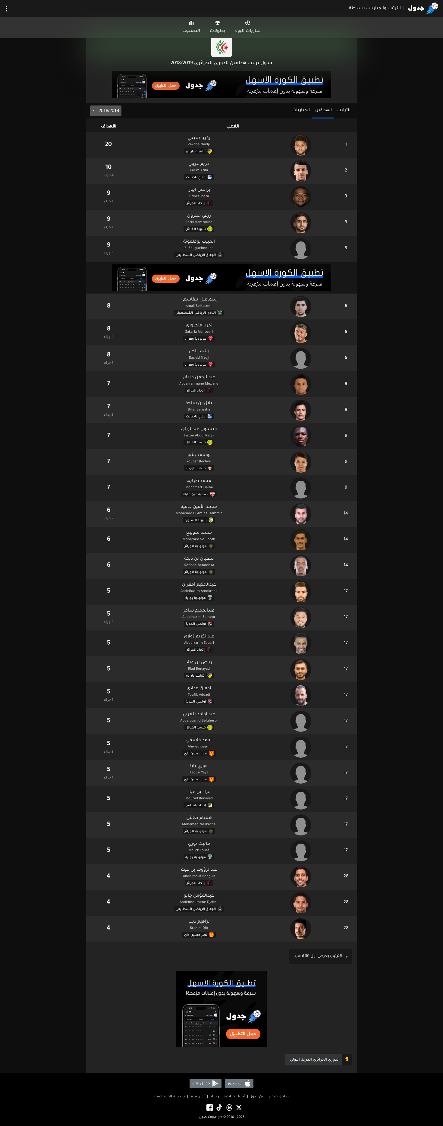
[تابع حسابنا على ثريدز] (228, 1107)
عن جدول (257, 1097)
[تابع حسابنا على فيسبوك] (209, 1107)
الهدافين (323, 110)
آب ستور (235, 1083)
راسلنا (214, 1097)
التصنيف (191, 31)
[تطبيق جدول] (221, 85)
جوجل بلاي (201, 1083)
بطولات (217, 31)
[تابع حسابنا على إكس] (238, 1107)
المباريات (301, 110)
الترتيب (343, 110)
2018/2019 (108, 110)
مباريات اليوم (248, 31)
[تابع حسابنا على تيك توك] (218, 1107)
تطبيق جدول (279, 1097)
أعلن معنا (197, 1097)
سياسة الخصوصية (170, 1097)
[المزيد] (6, 9)
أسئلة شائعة (234, 1097)
